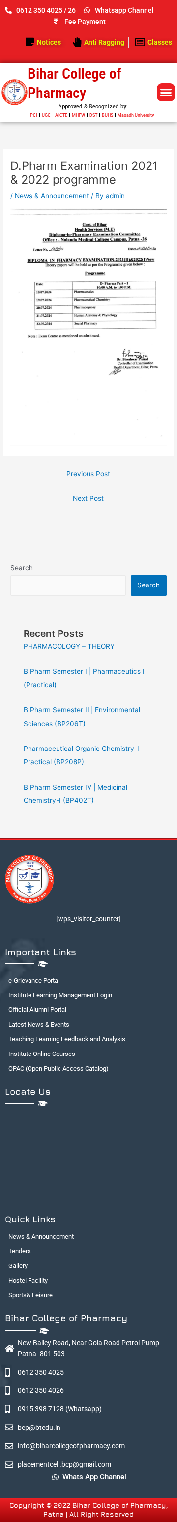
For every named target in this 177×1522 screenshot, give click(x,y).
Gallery (18, 1265)
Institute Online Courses (41, 1053)
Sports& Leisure (30, 1295)
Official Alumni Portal (37, 1009)
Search (21, 568)
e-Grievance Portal (33, 980)
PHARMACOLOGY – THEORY (69, 646)
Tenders (19, 1251)
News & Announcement (52, 196)
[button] (166, 92)
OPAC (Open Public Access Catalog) (58, 1068)
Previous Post (88, 474)
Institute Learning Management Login (60, 995)
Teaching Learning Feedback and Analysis (66, 1039)
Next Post (88, 498)
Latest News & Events (38, 1024)
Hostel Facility (28, 1280)
